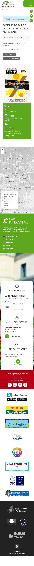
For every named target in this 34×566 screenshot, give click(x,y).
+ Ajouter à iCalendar (11, 58)
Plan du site (17, 378)
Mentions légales (17, 380)
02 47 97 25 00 (15, 336)
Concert (6, 121)
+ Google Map (9, 136)
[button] (2, 149)
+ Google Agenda (9, 54)
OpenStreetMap (24, 212)
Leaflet (12, 212)
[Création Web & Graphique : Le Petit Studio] (17, 546)
